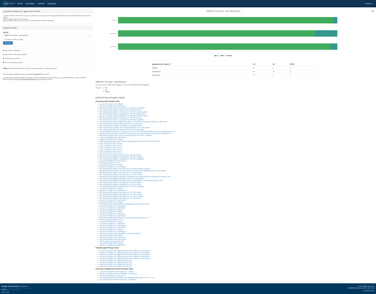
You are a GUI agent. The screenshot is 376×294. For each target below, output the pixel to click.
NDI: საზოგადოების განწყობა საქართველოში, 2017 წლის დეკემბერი (121, 186)
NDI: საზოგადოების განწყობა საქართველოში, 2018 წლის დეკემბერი (121, 178)
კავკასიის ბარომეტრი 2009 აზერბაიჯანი (112, 237)
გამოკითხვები (30, 3)
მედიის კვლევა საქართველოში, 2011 (111, 220)
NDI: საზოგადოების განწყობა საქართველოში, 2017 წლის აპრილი (120, 194)
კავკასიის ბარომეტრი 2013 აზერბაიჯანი (112, 208)
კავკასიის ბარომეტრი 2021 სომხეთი (111, 139)
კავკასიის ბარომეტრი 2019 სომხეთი (111, 165)
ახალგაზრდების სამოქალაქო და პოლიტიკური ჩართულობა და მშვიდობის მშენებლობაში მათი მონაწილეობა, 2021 (137, 131)
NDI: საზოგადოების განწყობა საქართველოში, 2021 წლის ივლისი (120, 124)
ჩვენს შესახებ (52, 3)
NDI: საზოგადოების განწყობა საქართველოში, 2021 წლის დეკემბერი (121, 129)
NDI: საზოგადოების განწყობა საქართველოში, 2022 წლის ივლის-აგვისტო (123, 112)
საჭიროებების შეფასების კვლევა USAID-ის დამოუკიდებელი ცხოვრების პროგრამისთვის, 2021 (130, 141)
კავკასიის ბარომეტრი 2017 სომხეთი (111, 188)
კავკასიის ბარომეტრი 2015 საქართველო (112, 200)
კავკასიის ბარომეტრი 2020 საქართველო (112, 161)
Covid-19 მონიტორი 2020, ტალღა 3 (110, 149)
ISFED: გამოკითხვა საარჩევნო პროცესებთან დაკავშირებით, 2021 (120, 125)
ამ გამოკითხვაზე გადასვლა (14, 62)
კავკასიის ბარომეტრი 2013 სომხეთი (111, 210)
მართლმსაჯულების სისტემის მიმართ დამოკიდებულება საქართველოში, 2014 (124, 204)
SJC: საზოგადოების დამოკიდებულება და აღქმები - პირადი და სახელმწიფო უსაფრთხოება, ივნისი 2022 (133, 122)
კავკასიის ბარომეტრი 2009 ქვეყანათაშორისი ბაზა (115, 266)
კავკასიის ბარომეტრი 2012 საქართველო (112, 216)
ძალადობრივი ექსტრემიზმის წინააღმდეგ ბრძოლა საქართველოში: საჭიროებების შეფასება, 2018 (131, 180)
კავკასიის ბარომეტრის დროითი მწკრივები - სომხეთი (116, 272)
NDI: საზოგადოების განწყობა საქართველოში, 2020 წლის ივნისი (120, 155)
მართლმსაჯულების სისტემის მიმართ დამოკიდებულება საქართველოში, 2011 (124, 218)
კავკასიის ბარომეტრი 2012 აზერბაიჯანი (112, 214)
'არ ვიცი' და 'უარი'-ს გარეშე (14, 39)
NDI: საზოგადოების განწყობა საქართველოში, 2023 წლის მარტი (120, 110)
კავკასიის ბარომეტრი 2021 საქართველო (112, 137)
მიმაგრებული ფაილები (12, 58)
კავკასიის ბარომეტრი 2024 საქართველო (112, 106)
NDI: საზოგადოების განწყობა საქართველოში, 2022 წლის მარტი (120, 118)
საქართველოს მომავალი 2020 (109, 163)
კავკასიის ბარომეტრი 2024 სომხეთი (111, 104)
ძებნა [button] (21, 3)
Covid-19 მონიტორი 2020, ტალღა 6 (110, 153)
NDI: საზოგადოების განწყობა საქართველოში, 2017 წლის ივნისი (120, 192)
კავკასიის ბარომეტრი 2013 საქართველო (112, 206)
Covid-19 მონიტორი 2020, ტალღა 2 (110, 147)
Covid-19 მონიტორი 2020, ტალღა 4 (110, 151)
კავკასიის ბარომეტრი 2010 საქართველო (112, 231)
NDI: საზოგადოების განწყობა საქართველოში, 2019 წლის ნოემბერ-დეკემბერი (124, 169)
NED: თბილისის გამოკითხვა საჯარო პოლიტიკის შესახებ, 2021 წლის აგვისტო (124, 127)
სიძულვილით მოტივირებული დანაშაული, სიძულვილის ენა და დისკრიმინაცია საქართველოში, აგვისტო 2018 (135, 176)
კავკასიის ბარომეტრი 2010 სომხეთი (111, 229)
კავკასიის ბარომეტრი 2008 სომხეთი (111, 243)
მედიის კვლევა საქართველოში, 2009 (111, 241)
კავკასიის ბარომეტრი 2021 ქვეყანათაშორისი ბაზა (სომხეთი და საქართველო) (124, 252)
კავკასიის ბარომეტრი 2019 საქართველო (112, 167)
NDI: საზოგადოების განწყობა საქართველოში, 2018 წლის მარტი (120, 184)
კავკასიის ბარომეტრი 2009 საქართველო (112, 239)
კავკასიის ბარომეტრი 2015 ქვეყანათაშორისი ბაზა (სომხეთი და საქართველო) (124, 258)
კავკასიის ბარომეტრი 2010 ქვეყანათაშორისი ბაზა (115, 264)
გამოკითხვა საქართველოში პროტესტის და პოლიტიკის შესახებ (120, 233)
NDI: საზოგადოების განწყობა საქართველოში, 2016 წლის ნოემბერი (121, 196)
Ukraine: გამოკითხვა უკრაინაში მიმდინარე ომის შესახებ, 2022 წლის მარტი (123, 116)
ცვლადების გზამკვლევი (12, 50)
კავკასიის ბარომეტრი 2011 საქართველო (112, 225)
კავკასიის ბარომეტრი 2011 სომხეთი (111, 221)
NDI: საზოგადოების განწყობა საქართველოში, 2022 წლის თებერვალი (122, 114)
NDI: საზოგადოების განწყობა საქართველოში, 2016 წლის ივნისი (120, 198)
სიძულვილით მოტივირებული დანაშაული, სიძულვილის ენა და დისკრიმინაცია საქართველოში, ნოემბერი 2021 (135, 133)
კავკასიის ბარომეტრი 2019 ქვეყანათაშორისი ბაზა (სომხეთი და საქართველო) (124, 254)
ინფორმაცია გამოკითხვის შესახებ (16, 54)
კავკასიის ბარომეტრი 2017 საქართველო (112, 190)
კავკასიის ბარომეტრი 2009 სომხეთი (111, 235)
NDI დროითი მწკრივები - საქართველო (112, 275)
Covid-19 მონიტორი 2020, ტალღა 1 (110, 145)
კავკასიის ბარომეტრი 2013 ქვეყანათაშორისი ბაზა (115, 260)
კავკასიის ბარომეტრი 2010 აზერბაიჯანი (112, 227)
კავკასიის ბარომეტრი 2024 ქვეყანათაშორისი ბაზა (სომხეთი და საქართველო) (124, 250)
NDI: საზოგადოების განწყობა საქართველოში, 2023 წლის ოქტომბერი (122, 108)
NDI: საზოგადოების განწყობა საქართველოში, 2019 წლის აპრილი (120, 174)
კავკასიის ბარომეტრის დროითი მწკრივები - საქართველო (118, 274)
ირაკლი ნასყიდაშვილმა (14, 289)
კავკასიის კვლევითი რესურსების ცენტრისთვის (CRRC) (16, 288)
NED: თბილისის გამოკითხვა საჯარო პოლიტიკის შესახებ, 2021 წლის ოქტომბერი (125, 135)
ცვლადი (5, 32)
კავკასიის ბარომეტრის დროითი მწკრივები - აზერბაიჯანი (117, 279)
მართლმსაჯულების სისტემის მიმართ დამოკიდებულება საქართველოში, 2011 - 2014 (126, 277)
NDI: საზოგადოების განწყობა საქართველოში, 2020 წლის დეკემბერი (121, 159)
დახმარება (41, 3)
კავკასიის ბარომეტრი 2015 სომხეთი (111, 202)
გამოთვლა (7, 43)
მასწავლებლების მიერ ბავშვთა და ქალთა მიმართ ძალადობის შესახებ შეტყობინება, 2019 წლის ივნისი (132, 171)
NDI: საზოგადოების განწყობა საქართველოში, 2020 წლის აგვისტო (121, 157)
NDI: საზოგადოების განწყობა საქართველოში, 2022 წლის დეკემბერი (121, 120)
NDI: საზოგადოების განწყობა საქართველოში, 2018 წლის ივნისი (120, 182)
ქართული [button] (368, 3)
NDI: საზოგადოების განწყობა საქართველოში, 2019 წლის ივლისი (120, 173)
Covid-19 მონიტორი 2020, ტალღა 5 (110, 143)
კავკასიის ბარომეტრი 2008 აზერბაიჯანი (112, 245)
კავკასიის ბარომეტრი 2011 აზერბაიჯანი (112, 223)
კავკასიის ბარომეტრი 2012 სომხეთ (110, 212)
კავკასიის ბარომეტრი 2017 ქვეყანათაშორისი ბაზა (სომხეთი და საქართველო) (124, 256)
